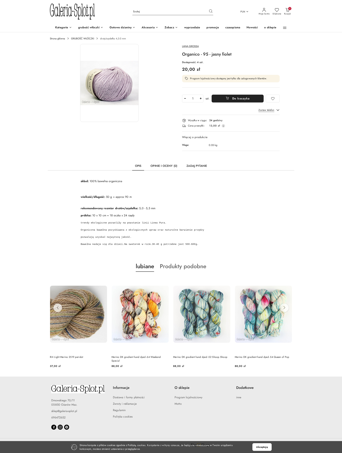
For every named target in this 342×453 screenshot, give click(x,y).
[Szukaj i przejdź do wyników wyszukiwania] (210, 11)
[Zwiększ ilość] (200, 98)
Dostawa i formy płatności (129, 397)
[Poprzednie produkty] (58, 307)
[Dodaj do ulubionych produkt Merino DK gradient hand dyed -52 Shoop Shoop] (226, 280)
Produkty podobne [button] (183, 266)
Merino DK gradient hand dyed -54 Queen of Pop (262, 357)
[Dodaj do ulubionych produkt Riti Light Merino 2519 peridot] (103, 280)
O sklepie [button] (182, 387)
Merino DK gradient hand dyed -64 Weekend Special (136, 358)
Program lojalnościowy (188, 397)
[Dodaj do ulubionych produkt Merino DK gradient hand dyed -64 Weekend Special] (164, 280)
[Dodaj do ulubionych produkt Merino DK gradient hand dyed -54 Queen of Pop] (288, 280)
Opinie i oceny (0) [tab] (164, 166)
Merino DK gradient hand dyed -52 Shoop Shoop (200, 357)
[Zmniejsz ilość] (185, 98)
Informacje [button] (121, 387)
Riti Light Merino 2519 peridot (66, 357)
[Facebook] (53, 427)
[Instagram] (60, 427)
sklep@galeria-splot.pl (64, 411)
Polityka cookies (123, 417)
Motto (178, 404)
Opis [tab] (138, 166)
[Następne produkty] (284, 307)
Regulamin (119, 410)
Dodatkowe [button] (245, 387)
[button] (171, 27)
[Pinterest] (66, 427)
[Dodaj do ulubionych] (273, 98)
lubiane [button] (145, 266)
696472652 (58, 417)
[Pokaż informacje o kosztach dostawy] (223, 126)
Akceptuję (262, 447)
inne (238, 397)
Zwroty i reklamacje (125, 404)
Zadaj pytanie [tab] (196, 166)
